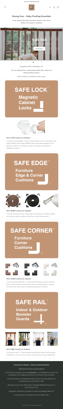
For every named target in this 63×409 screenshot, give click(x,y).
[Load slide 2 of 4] (28, 62)
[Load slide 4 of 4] (33, 62)
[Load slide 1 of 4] (25, 62)
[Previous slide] (21, 62)
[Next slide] (37, 62)
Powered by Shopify (36, 405)
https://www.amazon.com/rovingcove (31, 368)
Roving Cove (29, 405)
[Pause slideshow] (41, 62)
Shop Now (39, 48)
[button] (5, 7)
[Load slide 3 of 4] (30, 62)
